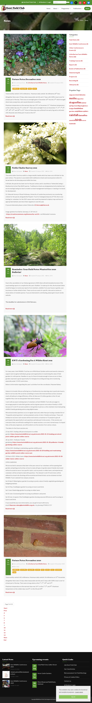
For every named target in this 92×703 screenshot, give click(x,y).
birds (29, 88)
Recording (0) (73, 80)
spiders (85, 111)
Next (5, 637)
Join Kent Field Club (29, 2)
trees (52, 569)
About (55, 8)
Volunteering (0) (74, 72)
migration (80, 99)
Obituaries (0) (73, 84)
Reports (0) (73, 65)
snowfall (72, 120)
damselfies (82, 115)
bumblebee (58, 569)
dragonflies (24, 88)
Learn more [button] (79, 692)
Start (5, 608)
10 (4, 628)
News (87, 8)
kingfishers (84, 106)
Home (48, 8)
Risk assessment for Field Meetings (75, 673)
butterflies (23, 569)
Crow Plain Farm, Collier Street (47, 664)
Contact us (67, 681)
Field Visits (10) (74, 40)
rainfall (37, 569)
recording (77, 106)
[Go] (67, 2)
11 (4, 630)
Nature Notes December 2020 (26, 79)
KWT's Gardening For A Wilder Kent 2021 (32, 360)
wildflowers (16, 88)
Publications (77, 8)
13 (4, 635)
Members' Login (45, 2)
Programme (65, 8)
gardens (72, 111)
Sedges (71, 108)
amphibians (79, 111)
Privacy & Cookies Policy (71, 677)
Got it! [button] (73, 697)
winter (84, 103)
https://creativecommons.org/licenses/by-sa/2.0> (23, 214)
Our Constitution (69, 669)
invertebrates (80, 95)
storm (84, 120)
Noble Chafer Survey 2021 (24, 168)
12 (4, 632)
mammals (72, 123)
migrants (72, 95)
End (5, 640)
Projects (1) (73, 76)
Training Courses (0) (75, 61)
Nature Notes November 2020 (26, 560)
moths (34, 88)
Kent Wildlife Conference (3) (78, 44)
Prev (5, 610)
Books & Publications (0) (77, 69)
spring (71, 106)
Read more (9, 116)
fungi (14, 572)
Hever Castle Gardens (44, 673)
